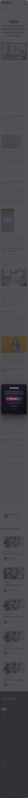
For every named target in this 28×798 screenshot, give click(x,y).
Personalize (14, 406)
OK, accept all (14, 399)
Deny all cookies (14, 403)
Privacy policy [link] (14, 409)
